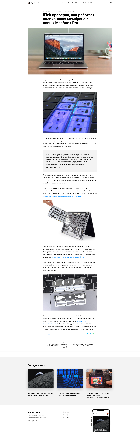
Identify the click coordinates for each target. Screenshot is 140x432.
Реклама (66, 417)
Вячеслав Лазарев (48, 11)
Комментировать (67, 11)
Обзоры (63, 3)
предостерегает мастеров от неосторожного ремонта (62, 196)
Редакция (66, 415)
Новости (51, 3)
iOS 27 (90, 3)
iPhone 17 (70, 3)
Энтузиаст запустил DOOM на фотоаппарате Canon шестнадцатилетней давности (97, 395)
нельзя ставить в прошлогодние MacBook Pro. (67, 257)
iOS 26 (84, 3)
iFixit (49, 333)
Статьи (57, 3)
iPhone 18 (77, 3)
